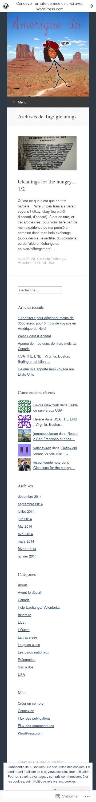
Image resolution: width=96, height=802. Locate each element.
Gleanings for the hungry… (54, 467)
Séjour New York (46, 404)
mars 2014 (26, 541)
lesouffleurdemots (47, 462)
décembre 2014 (30, 496)
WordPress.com (30, 733)
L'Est (22, 622)
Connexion (26, 710)
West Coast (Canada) (34, 335)
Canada (24, 599)
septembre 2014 (30, 503)
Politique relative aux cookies (54, 781)
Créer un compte (30, 703)
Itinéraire (24, 614)
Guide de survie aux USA (55, 407)
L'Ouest (40, 262)
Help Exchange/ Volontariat (39, 607)
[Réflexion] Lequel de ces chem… (55, 450)
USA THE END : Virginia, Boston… (55, 421)
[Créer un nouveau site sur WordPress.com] (48, 6)
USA (50, 262)
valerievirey (42, 447)
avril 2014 (25, 533)
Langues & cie (29, 644)
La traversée (27, 637)
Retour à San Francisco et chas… (55, 436)
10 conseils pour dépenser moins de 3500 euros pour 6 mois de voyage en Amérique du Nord (47, 323)
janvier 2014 (27, 556)
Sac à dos (26, 666)
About (22, 584)
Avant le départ (29, 592)
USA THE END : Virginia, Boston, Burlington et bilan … (44, 359)
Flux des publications (34, 718)
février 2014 (27, 548)
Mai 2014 (25, 526)
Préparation (26, 659)
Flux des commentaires (36, 725)
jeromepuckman (45, 433)
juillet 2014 (26, 511)
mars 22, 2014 (28, 258)
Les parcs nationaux (33, 652)
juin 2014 (25, 518)
